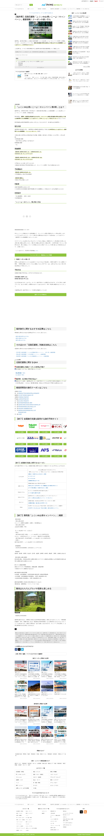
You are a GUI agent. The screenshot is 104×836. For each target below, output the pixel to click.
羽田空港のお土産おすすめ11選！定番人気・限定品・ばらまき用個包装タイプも (21, 741)
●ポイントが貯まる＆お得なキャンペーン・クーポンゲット (40, 497)
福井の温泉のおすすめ (21, 338)
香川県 (23, 408)
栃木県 (23, 397)
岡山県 (27, 406)
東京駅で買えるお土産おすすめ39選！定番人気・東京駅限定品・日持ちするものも (34, 741)
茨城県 (20, 397)
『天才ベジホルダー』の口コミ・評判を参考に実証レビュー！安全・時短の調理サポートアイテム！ (81, 73)
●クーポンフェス (31, 476)
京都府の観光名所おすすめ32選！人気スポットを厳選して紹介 (34, 695)
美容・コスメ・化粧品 (38, 774)
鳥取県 (20, 406)
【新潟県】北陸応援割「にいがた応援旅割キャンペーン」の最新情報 (32, 356)
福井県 (27, 401)
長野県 (23, 399)
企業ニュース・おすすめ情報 (22, 788)
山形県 (34, 393)
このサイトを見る (18, 229)
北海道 (20, 391)
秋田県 (30, 393)
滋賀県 (20, 404)
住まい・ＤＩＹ (36, 779)
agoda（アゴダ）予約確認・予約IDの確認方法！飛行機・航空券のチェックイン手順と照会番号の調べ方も (81, 27)
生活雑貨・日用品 (31, 717)
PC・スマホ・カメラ (20, 774)
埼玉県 (20, 395)
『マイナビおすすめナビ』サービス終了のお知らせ (40, 12)
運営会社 (64, 811)
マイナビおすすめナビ (19, 8)
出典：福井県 (26, 229)
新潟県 (27, 399)
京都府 (23, 404)
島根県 (23, 406)
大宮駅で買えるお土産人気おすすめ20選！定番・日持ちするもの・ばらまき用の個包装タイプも (81, 37)
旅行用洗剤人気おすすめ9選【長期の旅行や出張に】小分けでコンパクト (34, 721)
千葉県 (23, 395)
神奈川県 (31, 395)
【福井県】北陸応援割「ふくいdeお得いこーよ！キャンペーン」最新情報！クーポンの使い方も (69, 8)
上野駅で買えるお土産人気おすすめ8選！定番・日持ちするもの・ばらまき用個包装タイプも (81, 47)
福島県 (37, 393)
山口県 (34, 406)
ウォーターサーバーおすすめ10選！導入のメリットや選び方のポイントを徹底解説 (81, 94)
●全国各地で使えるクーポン (34, 480)
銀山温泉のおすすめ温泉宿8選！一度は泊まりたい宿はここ (81, 52)
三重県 (30, 402)
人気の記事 (53, 813)
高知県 (30, 408)
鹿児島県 (24, 412)
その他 (34, 788)
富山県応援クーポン (20, 373)
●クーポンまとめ (31, 478)
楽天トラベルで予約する (40, 294)
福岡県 (20, 410)
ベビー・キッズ (53, 774)
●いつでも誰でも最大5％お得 (34, 492)
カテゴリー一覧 (53, 821)
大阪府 (27, 404)
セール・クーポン (54, 785)
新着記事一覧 (53, 811)
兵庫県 (30, 404)
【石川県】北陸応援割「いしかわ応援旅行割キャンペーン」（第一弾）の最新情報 (35, 352)
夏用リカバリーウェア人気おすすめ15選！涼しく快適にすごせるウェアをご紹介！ (81, 101)
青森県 (20, 393)
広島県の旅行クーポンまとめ (60, 694)
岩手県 (23, 393)
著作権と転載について (55, 829)
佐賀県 (23, 410)
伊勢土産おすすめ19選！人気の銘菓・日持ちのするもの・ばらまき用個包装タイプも (81, 62)
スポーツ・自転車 (37, 777)
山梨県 (20, 399)
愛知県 (27, 402)
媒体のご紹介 (53, 827)
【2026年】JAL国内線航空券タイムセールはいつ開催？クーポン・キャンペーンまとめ (21, 675)
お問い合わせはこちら (67, 824)
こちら (36, 250)
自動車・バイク (19, 779)
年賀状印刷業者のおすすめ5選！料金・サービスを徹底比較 (81, 87)
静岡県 (23, 402)
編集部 (43, 813)
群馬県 (27, 397)
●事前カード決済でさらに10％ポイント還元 (37, 474)
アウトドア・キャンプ (55, 777)
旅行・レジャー (31, 8)
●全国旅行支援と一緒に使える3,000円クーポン (38, 503)
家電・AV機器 (53, 771)
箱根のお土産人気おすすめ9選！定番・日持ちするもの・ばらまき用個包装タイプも (60, 721)
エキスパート (44, 811)
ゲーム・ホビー (53, 782)
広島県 (30, 406)
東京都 (27, 395)
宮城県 (27, 393)
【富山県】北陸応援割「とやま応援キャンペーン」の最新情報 (31, 354)
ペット (17, 782)
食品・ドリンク (36, 771)
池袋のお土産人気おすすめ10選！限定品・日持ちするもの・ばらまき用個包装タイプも (81, 22)
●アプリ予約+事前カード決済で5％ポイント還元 (38, 487)
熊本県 (30, 410)
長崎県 (27, 410)
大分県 (34, 410)
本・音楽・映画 (36, 782)
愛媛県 (27, 408)
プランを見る (21, 432)
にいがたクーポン (20, 374)
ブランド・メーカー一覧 (55, 825)
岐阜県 (20, 402)
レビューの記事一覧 (54, 819)
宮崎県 (20, 412)
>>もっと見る (86, 66)
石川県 (23, 401)
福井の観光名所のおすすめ (22, 336)
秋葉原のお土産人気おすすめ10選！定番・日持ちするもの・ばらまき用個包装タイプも (81, 32)
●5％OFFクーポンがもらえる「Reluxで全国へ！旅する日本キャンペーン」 (43, 508)
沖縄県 (20, 414)
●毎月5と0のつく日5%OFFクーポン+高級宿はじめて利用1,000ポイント (43, 485)
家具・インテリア (54, 779)
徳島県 (20, 408)
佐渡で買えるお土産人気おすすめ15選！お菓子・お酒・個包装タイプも (81, 57)
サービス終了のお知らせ (67, 822)
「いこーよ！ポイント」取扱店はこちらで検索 (40, 255)
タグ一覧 (52, 823)
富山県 (20, 401)
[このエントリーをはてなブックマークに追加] (22, 649)
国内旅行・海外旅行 (42, 8)
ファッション (19, 777)
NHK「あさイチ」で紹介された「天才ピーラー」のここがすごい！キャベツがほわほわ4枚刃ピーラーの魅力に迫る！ (81, 80)
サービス (35, 785)
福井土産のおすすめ (20, 340)
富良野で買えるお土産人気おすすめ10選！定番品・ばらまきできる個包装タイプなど (81, 42)
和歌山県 (38, 404)
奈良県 (34, 404)
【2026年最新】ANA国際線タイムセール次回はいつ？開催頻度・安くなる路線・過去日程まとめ (81, 17)
